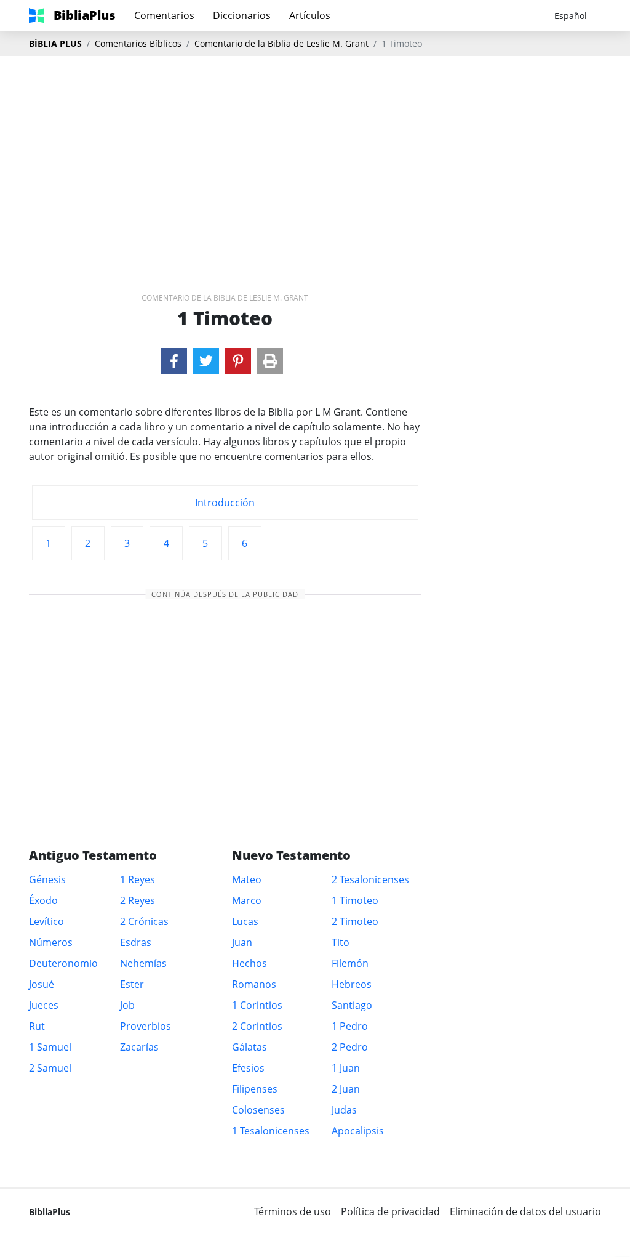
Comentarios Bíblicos (138, 43)
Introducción (225, 502)
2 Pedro (350, 1047)
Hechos (249, 963)
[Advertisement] (315, 154)
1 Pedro (350, 1026)
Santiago (352, 1005)
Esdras (135, 942)
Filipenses (254, 1089)
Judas (344, 1110)
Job (127, 1005)
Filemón (350, 963)
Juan (242, 942)
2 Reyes (137, 900)
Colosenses (258, 1110)
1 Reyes (137, 879)
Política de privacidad (390, 1211)
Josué (41, 984)
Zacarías (139, 1047)
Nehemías (143, 963)
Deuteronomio (63, 963)
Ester (132, 984)
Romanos (254, 984)
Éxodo (43, 900)
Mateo (246, 879)
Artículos (309, 15)
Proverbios (145, 1026)
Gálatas (249, 1047)
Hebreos (352, 984)
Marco (246, 900)
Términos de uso (292, 1211)
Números (51, 942)
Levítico (46, 921)
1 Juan (346, 1068)
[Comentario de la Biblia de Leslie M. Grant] (174, 361)
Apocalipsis (358, 1131)
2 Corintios (257, 1026)
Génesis (47, 879)
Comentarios (164, 15)
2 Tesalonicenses (370, 879)
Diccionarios (242, 15)
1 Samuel (50, 1047)
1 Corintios (257, 1005)
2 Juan (346, 1089)
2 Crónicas (144, 921)
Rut (37, 1026)
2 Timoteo (355, 921)
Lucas (245, 921)
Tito (340, 942)
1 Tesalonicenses (270, 1131)
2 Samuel (50, 1068)
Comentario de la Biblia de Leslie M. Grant (281, 43)
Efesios (248, 1068)
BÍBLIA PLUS (55, 43)
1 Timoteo (355, 900)
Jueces (43, 1005)
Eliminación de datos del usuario (525, 1211)
